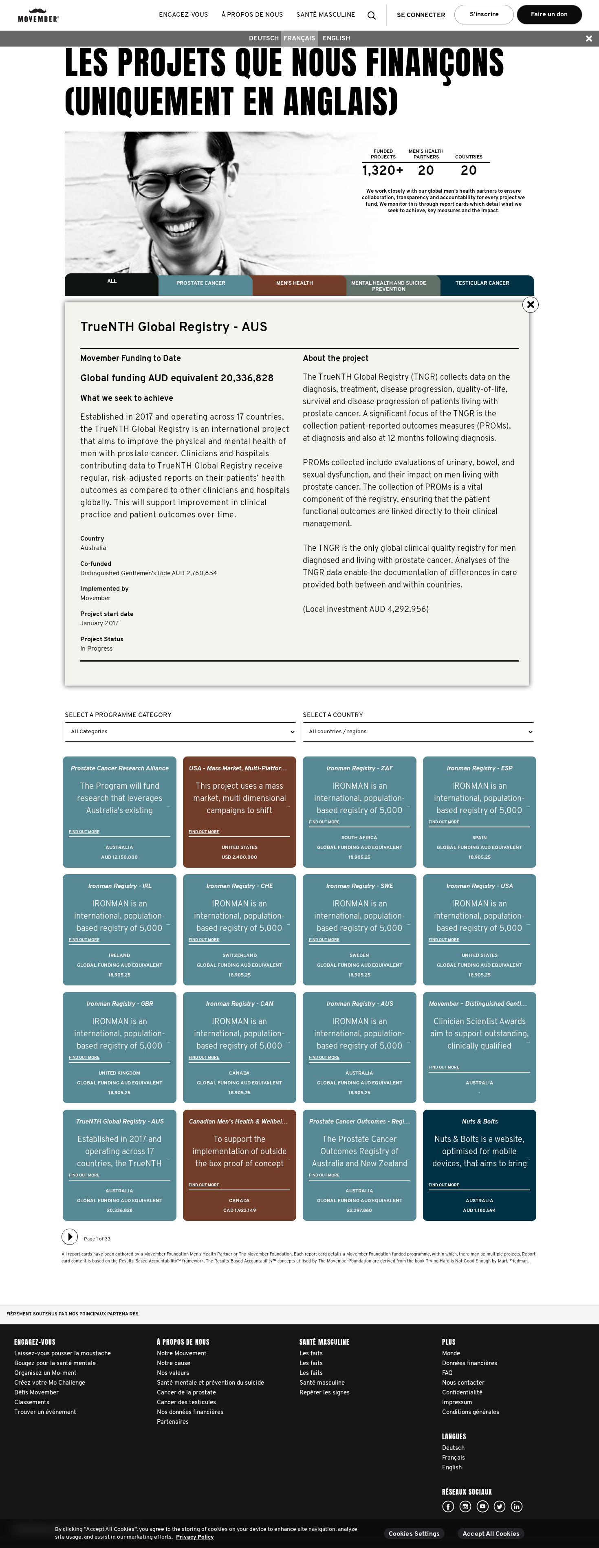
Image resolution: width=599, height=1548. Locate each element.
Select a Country (333, 715)
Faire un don (549, 14)
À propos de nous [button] (252, 15)
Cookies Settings (414, 1534)
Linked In (517, 1506)
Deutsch (264, 38)
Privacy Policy (195, 1537)
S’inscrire (484, 14)
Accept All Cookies (491, 1534)
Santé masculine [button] (325, 15)
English (336, 38)
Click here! (448, 1506)
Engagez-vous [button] (183, 15)
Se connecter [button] (421, 15)
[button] (374, 15)
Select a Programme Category (118, 715)
